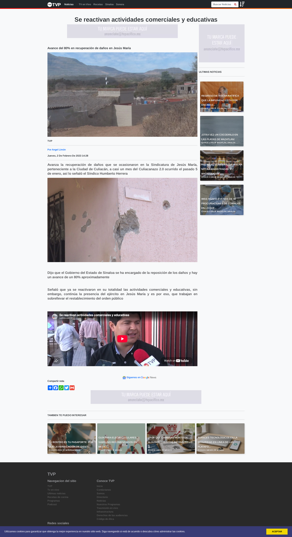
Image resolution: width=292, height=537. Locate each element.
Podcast (52, 504)
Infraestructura (105, 511)
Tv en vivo (53, 489)
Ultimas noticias (56, 493)
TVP (49, 486)
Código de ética (105, 519)
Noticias (69, 4)
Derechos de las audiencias (112, 515)
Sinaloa (109, 4)
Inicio (100, 486)
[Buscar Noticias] (235, 4)
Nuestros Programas (108, 504)
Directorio (102, 497)
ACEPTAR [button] (277, 531)
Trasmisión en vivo (107, 508)
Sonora (120, 4)
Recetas (98, 4)
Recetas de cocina (57, 497)
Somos (101, 493)
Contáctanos (104, 489)
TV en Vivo (84, 4)
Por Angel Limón (56, 149)
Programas (53, 500)
